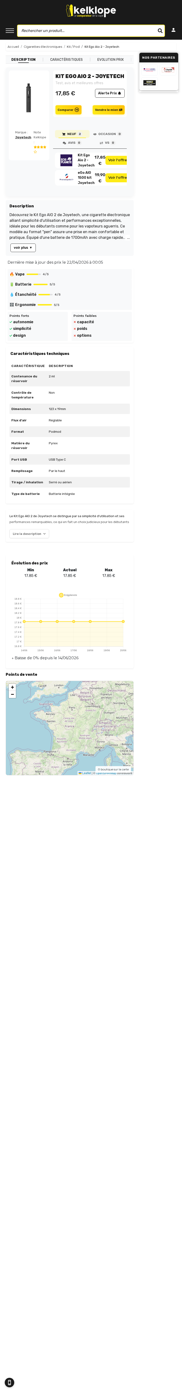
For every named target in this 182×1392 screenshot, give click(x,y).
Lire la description (27, 534)
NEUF (74, 134)
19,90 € (100, 177)
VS (109, 142)
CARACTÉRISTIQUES (66, 60)
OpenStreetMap (106, 773)
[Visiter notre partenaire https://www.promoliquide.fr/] (149, 69)
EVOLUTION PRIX (110, 60)
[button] (12, 687)
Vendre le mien (106, 110)
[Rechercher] (160, 31)
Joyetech (23, 137)
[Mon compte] (173, 30)
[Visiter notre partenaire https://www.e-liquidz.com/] (168, 69)
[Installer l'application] (9, 1382)
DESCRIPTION (23, 60)
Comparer (65, 110)
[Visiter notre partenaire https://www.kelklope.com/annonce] (149, 82)
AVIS (74, 142)
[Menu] (10, 31)
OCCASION (109, 134)
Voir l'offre (117, 160)
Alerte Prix (107, 93)
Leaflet (86, 773)
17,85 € (100, 160)
